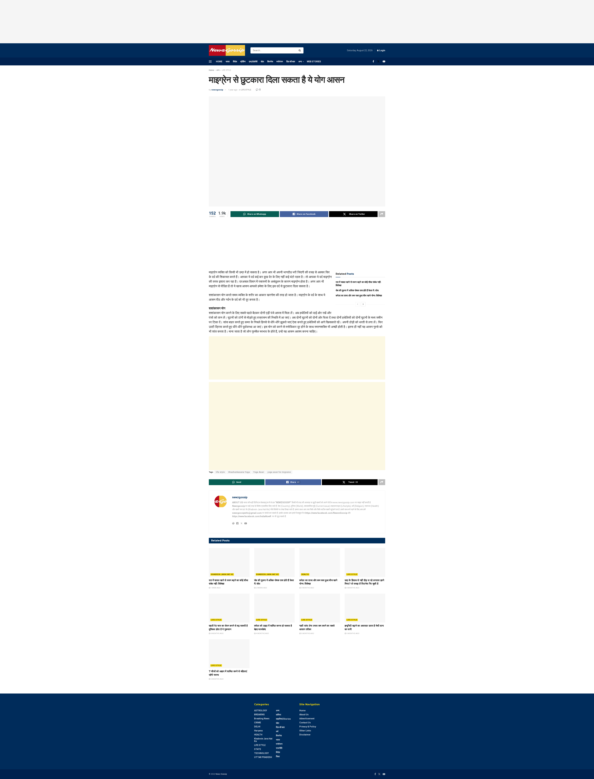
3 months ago (307, 588)
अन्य (300, 61)
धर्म (277, 731)
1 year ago (232, 90)
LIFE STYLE (226, 70)
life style (220, 472)
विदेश (235, 61)
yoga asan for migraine (279, 472)
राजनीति (279, 748)
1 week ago (215, 588)
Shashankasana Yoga (239, 472)
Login (382, 50)
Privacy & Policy (307, 726)
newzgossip (217, 90)
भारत (228, 61)
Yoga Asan (258, 472)
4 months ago (352, 588)
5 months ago (307, 633)
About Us (304, 714)
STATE (257, 749)
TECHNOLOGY (261, 753)
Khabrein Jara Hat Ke (222, 574)
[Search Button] (300, 50)
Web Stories (314, 61)
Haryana (258, 730)
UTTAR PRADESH (263, 757)
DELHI (257, 726)
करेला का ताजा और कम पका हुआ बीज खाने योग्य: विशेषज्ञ (359, 295)
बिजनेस (270, 61)
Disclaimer (305, 734)
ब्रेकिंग (242, 61)
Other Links (305, 730)
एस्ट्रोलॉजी (253, 61)
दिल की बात (290, 61)
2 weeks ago (261, 588)
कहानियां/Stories (283, 719)
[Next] (363, 304)
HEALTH (305, 574)
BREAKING (259, 714)
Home (219, 61)
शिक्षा (278, 756)
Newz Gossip (221, 774)
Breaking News (261, 718)
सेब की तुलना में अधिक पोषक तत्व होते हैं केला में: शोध (357, 290)
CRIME (257, 722)
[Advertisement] (297, 21)
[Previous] (357, 304)
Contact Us (305, 722)
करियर (278, 714)
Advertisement (306, 718)
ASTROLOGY (260, 710)
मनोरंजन (279, 61)
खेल (262, 61)
